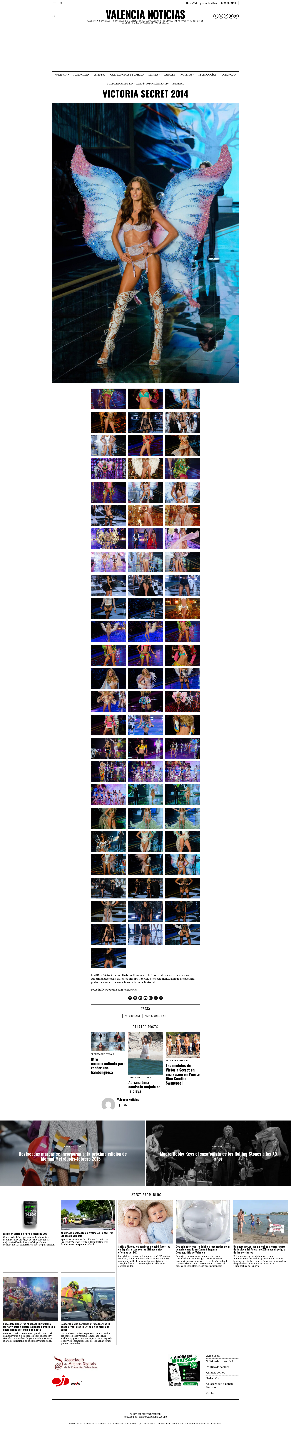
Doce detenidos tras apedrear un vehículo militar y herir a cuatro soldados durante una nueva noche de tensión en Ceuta (29, 1326)
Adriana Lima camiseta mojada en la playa (144, 1086)
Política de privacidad (219, 1361)
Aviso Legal (213, 1355)
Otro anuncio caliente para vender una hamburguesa (108, 1065)
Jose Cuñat (144, 1417)
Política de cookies (217, 1366)
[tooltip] (215, 16)
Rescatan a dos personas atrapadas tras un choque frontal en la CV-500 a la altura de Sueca (85, 1326)
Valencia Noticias (128, 1099)
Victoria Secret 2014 (155, 1015)
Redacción (212, 1378)
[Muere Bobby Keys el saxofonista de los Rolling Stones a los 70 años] (218, 1153)
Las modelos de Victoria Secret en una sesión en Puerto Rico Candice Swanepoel (183, 1074)
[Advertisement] (145, 48)
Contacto (211, 1393)
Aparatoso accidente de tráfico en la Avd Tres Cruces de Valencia (87, 1234)
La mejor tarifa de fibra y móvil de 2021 (25, 1233)
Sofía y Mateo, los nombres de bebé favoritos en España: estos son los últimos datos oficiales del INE (144, 1249)
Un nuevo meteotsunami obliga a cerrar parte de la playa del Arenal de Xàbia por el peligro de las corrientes (259, 1249)
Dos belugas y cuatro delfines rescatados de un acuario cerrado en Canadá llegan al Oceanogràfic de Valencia (203, 1249)
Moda (165, 83)
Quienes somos (215, 1372)
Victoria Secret (132, 1015)
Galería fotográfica (149, 83)
